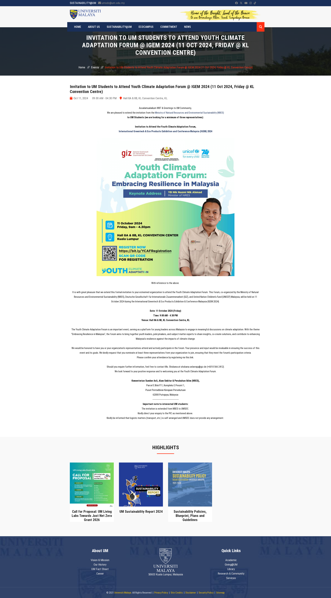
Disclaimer (190, 592)
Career (100, 573)
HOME (77, 26)
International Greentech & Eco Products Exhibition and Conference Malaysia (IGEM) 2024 (165, 131)
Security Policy (206, 592)
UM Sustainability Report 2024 (141, 511)
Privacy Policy (161, 592)
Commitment (168, 26)
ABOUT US (94, 26)
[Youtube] (245, 3)
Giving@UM (231, 564)
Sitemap (220, 592)
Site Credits (177, 592)
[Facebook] (236, 3)
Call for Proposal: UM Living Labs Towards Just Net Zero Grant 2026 (92, 515)
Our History (100, 564)
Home (81, 67)
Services (231, 578)
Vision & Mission (100, 560)
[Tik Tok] (255, 3)
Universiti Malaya (122, 592)
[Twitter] (241, 3)
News (187, 26)
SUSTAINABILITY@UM (119, 26)
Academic (231, 560)
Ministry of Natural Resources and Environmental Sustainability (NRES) (189, 112)
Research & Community (231, 573)
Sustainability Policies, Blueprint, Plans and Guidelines (190, 515)
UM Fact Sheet (100, 569)
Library (231, 569)
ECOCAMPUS (146, 26)
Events (95, 67)
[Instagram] (250, 3)
